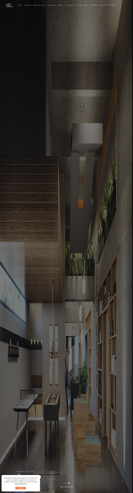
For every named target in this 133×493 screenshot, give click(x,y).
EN (114, 5)
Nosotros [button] (103, 5)
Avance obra (51, 5)
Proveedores (70, 5)
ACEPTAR (20, 488)
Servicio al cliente (82, 5)
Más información (21, 484)
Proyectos (28, 5)
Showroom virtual (39, 5)
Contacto (60, 5)
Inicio (20, 5)
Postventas (93, 5)
